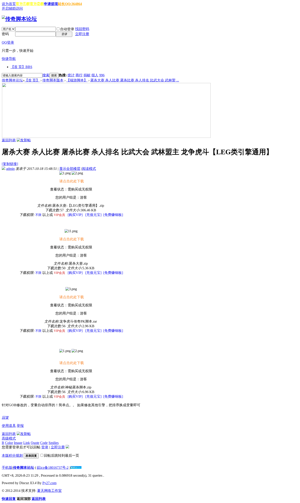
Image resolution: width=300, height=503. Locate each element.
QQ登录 (8, 42)
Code (44, 443)
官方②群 (37, 4)
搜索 (45, 75)
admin (10, 169)
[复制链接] (10, 164)
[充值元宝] (93, 215)
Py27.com (49, 483)
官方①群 (23, 4)
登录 (44, 447)
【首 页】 (21, 67)
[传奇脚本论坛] (19, 19)
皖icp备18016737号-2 (53, 467)
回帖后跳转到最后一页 (61, 455)
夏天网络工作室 (49, 490)
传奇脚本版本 (52, 80)
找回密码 (82, 29)
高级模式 (9, 438)
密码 (5, 34)
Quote (35, 443)
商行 (79, 75)
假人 (94, 75)
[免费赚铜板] (113, 215)
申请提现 (51, 4)
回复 (5, 417)
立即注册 (82, 34)
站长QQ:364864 (70, 4)
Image (18, 443)
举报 (20, 426)
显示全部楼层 (69, 169)
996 (102, 75)
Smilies (54, 443)
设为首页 (9, 4)
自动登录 (67, 29)
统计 (71, 75)
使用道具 (9, 426)
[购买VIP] (75, 215)
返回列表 (9, 140)
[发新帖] (24, 140)
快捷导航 (9, 59)
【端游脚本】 (76, 80)
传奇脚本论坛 (12, 80)
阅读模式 (89, 169)
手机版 (7, 467)
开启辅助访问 (12, 8)
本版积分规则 (12, 455)
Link (26, 443)
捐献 (86, 75)
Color (9, 443)
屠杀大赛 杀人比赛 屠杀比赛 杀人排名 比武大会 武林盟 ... (134, 80)
